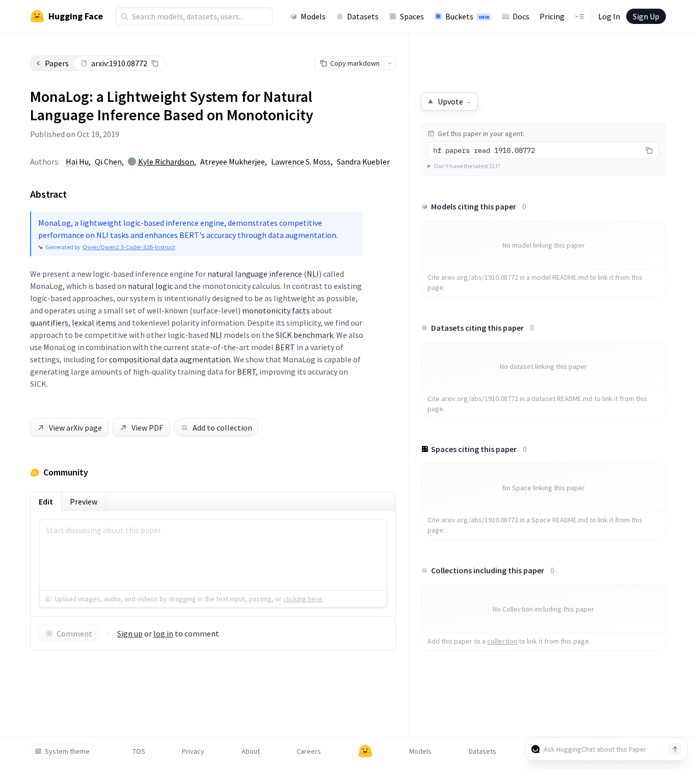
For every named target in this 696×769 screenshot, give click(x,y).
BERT (285, 347)
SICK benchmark (304, 335)
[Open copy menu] (390, 63)
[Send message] (675, 749)
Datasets (363, 16)
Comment (74, 633)
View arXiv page (75, 427)
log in (163, 633)
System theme (67, 751)
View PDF (147, 427)
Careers (309, 751)
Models (313, 16)
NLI (313, 274)
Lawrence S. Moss (301, 161)
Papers (57, 63)
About (251, 751)
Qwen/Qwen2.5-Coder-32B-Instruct (129, 247)
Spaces (412, 16)
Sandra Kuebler (363, 161)
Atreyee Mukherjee (232, 161)
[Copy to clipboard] (154, 63)
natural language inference (254, 274)
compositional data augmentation (169, 359)
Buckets (467, 16)
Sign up (130, 633)
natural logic (150, 286)
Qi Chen (108, 161)
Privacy (193, 751)
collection (502, 641)
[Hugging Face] (365, 751)
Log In (609, 16)
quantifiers (49, 322)
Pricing (552, 16)
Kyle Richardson (166, 161)
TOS (138, 751)
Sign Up (646, 16)
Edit (46, 501)
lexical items (94, 322)
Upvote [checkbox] (454, 101)
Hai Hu (77, 161)
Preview (83, 501)
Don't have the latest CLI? (467, 166)
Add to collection (222, 427)
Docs (521, 16)
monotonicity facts (276, 310)
